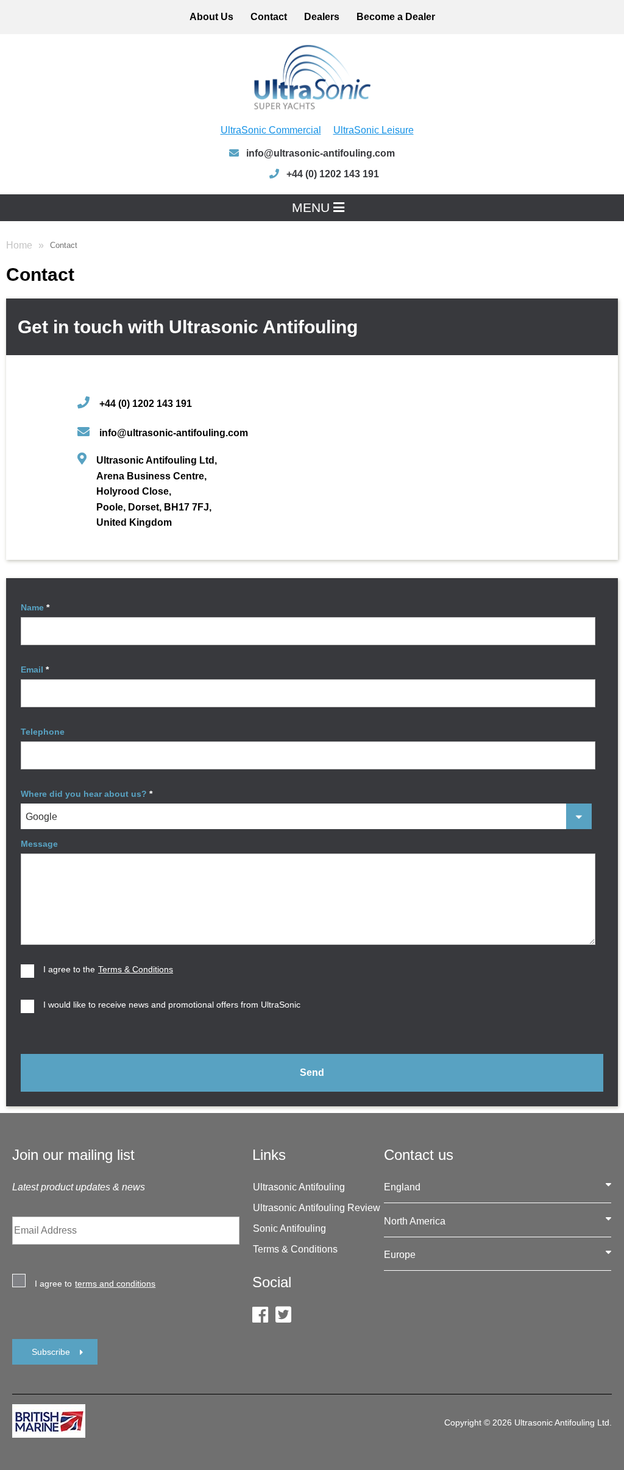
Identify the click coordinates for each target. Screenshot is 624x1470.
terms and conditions (115, 1283)
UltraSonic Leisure (373, 130)
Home (19, 245)
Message (39, 844)
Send (312, 1072)
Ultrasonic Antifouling (299, 1187)
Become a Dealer (395, 17)
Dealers (321, 17)
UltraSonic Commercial (271, 130)
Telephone (43, 732)
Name (35, 607)
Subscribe (51, 1352)
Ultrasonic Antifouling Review (316, 1208)
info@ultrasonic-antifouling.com (319, 153)
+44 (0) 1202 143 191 (145, 403)
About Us (211, 17)
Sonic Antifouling (289, 1228)
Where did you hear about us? (86, 794)
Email (35, 669)
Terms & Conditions (295, 1249)
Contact (268, 17)
